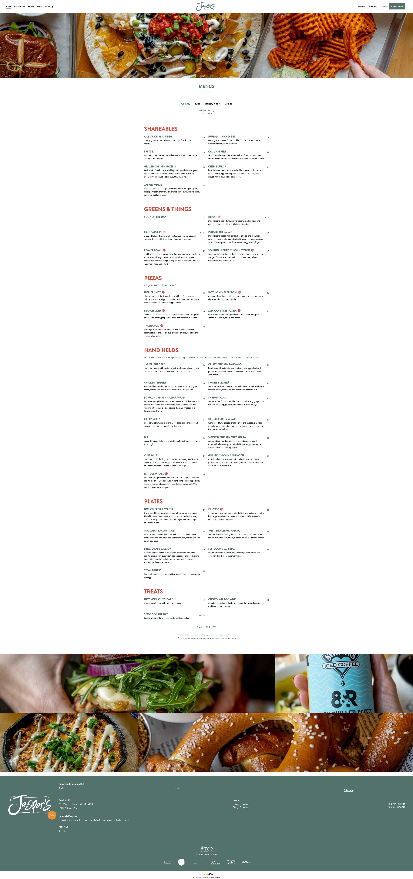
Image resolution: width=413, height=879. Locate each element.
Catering (49, 6)
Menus (206, 86)
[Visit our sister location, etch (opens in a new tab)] (198, 862)
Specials (361, 6)
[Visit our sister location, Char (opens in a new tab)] (181, 862)
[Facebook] (60, 831)
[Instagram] (64, 831)
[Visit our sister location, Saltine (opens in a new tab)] (246, 862)
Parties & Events (35, 6)
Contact (384, 6)
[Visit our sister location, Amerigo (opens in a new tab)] (167, 862)
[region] (206, 45)
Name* (178, 788)
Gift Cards (372, 6)
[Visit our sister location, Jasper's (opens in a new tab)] (231, 862)
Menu (8, 6)
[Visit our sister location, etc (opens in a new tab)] (215, 862)
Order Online (397, 6)
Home (58, 3)
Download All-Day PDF (206, 627)
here (127, 820)
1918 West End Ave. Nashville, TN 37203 (76, 804)
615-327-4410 (71, 808)
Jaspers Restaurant (203, 877)
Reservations (19, 6)
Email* (61, 788)
